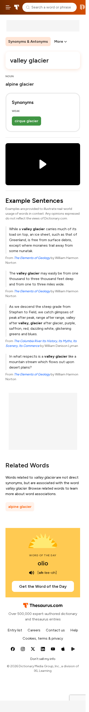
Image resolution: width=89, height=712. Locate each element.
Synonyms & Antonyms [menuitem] (28, 41)
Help (74, 630)
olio (43, 563)
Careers (34, 630)
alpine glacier (19, 506)
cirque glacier (26, 121)
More (58, 41)
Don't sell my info (42, 659)
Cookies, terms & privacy (43, 638)
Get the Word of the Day (43, 586)
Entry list (15, 630)
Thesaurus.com (16, 7)
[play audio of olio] (31, 572)
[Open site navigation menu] (8, 7)
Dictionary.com (82, 7)
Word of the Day (42, 555)
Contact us (55, 630)
